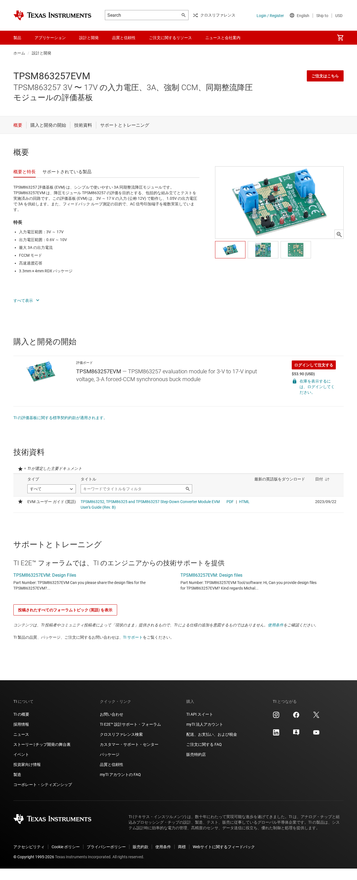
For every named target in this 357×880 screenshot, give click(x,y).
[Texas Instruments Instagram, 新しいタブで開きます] (276, 717)
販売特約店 (196, 754)
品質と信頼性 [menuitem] (124, 37)
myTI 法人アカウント (204, 724)
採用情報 (21, 724)
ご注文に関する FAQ (204, 744)
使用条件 (275, 625)
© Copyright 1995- (33, 857)
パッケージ (109, 754)
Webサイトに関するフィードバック (224, 847)
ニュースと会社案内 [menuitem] (222, 37)
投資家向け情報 (27, 764)
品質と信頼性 (111, 764)
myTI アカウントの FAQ (120, 774)
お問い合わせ (111, 714)
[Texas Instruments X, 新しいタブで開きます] (316, 717)
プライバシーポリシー (106, 847)
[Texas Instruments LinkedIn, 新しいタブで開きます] (276, 734)
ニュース (21, 734)
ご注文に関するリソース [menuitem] (170, 37)
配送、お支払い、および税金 (211, 734)
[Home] (52, 15)
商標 (182, 847)
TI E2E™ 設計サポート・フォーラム (130, 724)
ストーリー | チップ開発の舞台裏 (42, 744)
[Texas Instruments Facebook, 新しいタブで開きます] (296, 717)
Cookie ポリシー (66, 847)
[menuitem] (340, 38)
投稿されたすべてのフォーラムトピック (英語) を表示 (65, 610)
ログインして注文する (313, 365)
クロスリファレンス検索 (121, 734)
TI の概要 (21, 714)
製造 (17, 774)
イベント (21, 754)
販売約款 (140, 847)
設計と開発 (41, 53)
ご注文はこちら (325, 76)
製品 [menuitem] (17, 37)
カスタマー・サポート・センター (129, 744)
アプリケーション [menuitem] (50, 37)
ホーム (19, 53)
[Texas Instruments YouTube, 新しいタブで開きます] (316, 734)
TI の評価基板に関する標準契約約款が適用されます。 (60, 417)
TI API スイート (199, 714)
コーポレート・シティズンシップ (42, 784)
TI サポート (133, 637)
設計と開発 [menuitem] (89, 37)
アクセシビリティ (29, 847)
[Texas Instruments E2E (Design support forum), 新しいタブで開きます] (296, 734)
